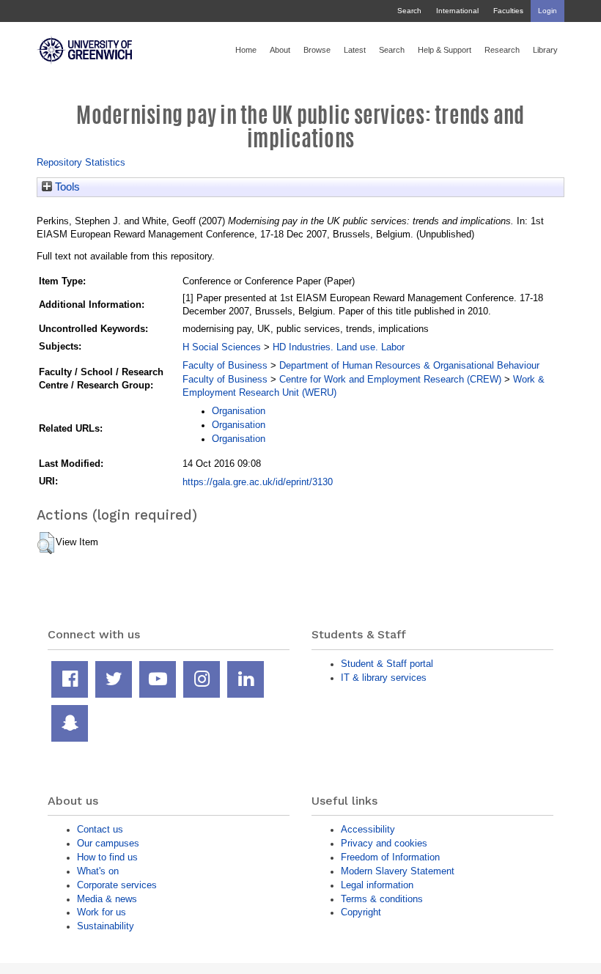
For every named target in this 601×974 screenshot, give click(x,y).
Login (547, 11)
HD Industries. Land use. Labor (339, 347)
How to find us (107, 857)
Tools (66, 187)
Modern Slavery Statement (397, 871)
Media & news (107, 898)
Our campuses (108, 843)
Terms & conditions (382, 898)
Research (502, 49)
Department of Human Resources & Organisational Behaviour (409, 365)
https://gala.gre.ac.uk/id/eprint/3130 (257, 481)
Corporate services (117, 884)
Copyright (361, 912)
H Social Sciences (221, 347)
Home (246, 49)
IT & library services (384, 677)
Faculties (508, 11)
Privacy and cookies (384, 843)
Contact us (100, 829)
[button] (45, 543)
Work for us (101, 912)
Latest (355, 49)
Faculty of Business (225, 365)
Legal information (377, 884)
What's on (98, 871)
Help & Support (444, 49)
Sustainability (105, 925)
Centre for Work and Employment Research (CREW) (390, 379)
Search (409, 11)
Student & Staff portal (387, 663)
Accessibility (368, 829)
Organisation (238, 410)
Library (545, 49)
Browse (317, 49)
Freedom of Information (390, 857)
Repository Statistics (81, 162)
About (280, 49)
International (457, 11)
